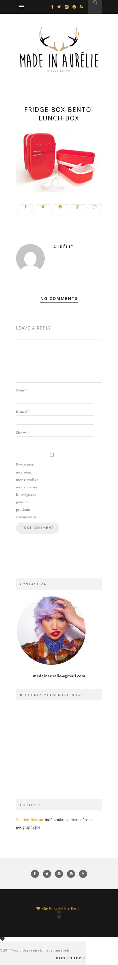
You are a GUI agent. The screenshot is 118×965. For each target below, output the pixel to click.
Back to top (69, 958)
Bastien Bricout (30, 820)
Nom (21, 390)
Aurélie (63, 246)
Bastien (76, 908)
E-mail (22, 411)
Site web (23, 432)
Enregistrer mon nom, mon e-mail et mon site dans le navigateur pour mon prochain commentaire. (27, 491)
